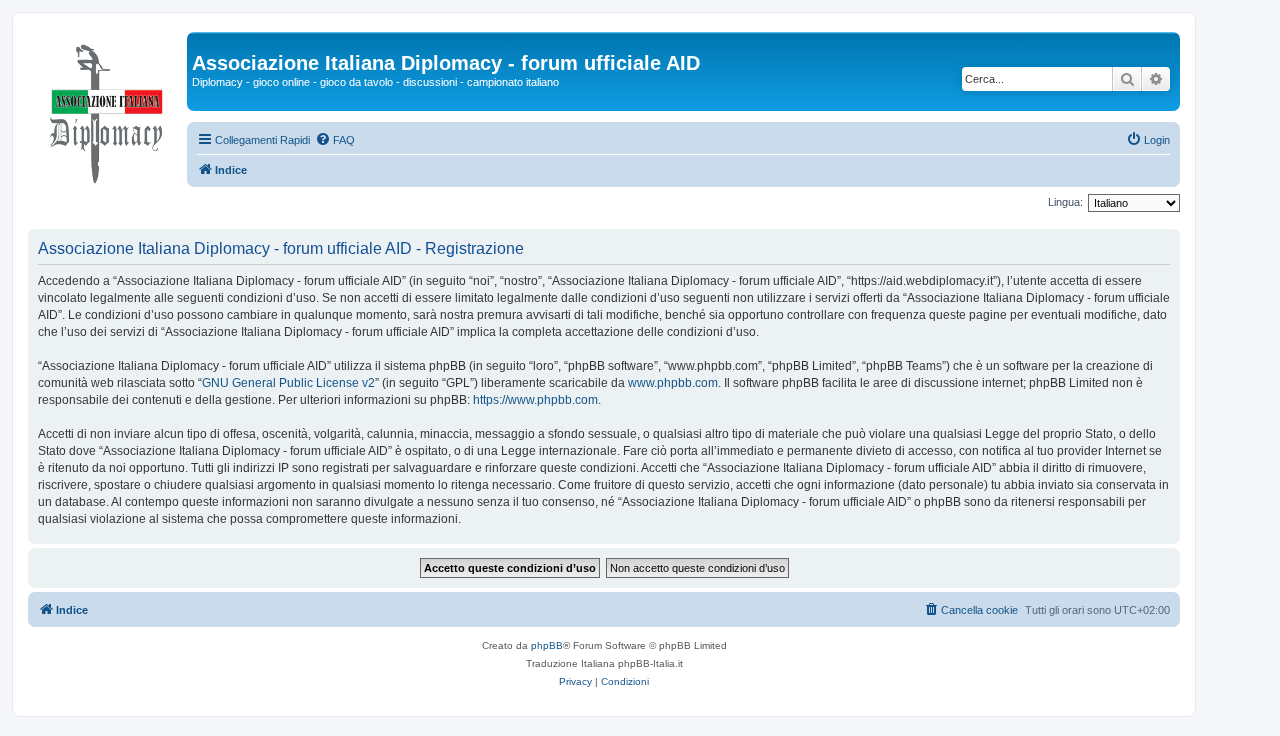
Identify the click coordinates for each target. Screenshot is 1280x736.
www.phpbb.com (673, 383)
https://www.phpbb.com (535, 400)
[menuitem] (335, 140)
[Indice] (107, 109)
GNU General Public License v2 (288, 383)
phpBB (547, 645)
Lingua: (1065, 202)
